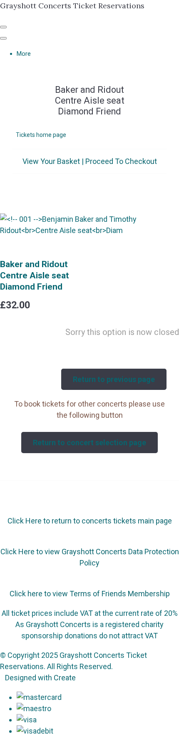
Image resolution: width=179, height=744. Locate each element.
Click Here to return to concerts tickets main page (89, 520)
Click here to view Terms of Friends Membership (90, 593)
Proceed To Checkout (121, 161)
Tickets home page (41, 134)
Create (65, 677)
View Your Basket (51, 161)
